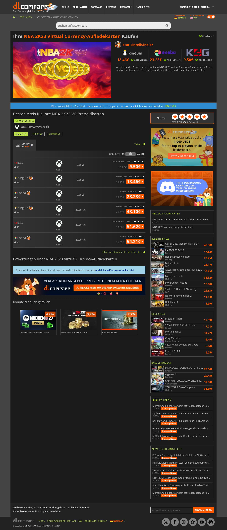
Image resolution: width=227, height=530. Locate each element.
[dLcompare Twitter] (165, 522)
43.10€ (134, 211)
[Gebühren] (130, 154)
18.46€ (134, 181)
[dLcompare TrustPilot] (192, 522)
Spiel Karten (80, 7)
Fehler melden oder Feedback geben (122, 252)
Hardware (126, 7)
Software (96, 7)
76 (17, 197)
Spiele (65, 7)
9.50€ (135, 166)
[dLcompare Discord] (210, 522)
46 (17, 167)
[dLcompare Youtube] (201, 522)
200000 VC (54, 134)
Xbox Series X (26, 120)
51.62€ (134, 226)
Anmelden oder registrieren (196, 7)
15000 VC (38, 134)
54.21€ (134, 241)
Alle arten (20, 134)
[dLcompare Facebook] (174, 522)
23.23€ (134, 196)
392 (18, 182)
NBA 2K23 (170, 106)
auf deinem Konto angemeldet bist (115, 270)
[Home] (14, 17)
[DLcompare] (24, 520)
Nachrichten (143, 7)
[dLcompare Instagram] (183, 522)
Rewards (111, 7)
